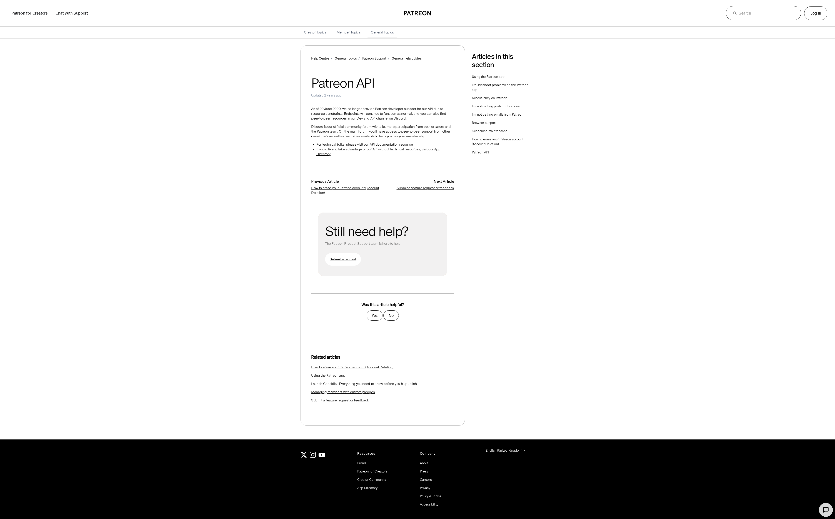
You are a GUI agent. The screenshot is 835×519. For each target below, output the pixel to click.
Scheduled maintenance (489, 131)
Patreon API (480, 152)
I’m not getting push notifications (496, 106)
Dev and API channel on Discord (381, 118)
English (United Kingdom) (504, 450)
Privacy (425, 488)
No (391, 315)
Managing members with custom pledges (343, 392)
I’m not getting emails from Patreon (497, 114)
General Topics (346, 58)
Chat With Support (71, 13)
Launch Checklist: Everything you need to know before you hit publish (364, 384)
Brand (361, 463)
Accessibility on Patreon (489, 98)
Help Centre (320, 58)
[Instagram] (313, 456)
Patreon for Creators (30, 13)
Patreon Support (374, 58)
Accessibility (429, 504)
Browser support (484, 123)
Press (424, 471)
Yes (374, 315)
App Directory (367, 488)
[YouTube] (322, 456)
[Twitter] (304, 456)
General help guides (406, 58)
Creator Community (371, 479)
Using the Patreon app (328, 375)
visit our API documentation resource (385, 144)
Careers (426, 479)
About (424, 463)
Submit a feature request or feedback (425, 188)
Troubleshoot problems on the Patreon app (500, 87)
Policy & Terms (430, 496)
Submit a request (343, 259)
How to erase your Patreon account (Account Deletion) (352, 367)
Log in (815, 13)
